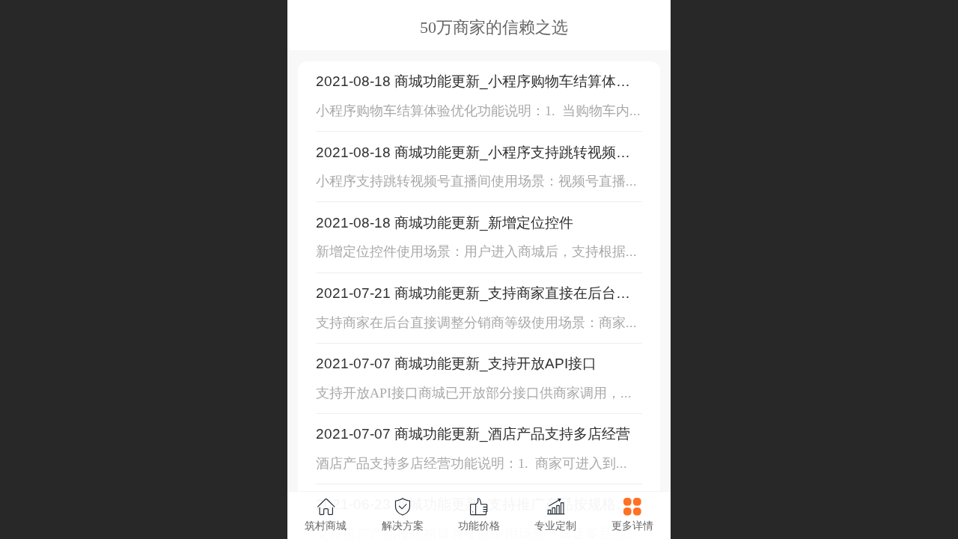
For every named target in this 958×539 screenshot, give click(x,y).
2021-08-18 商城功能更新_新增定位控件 (444, 223)
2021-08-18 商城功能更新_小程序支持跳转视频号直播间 (473, 153)
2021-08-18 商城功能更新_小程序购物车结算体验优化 (473, 82)
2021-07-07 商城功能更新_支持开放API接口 (456, 363)
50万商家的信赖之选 (494, 27)
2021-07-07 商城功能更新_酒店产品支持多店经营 (473, 434)
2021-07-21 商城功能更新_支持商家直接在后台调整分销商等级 (473, 294)
